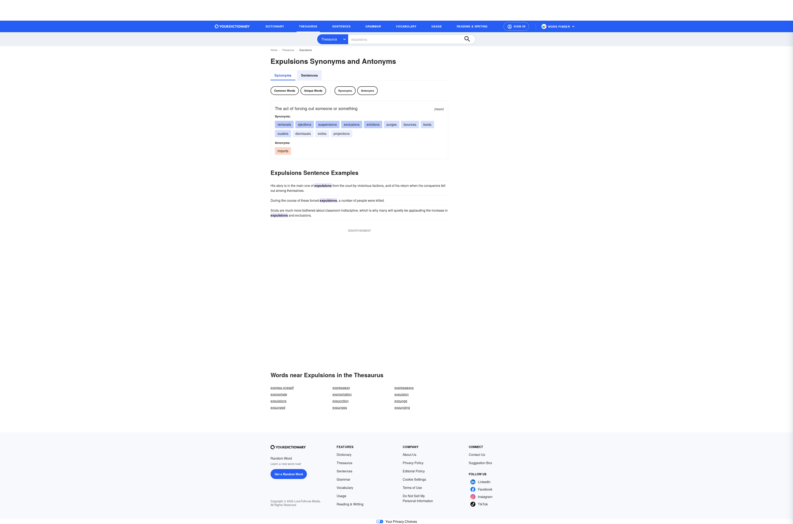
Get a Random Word (289, 474)
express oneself (282, 387)
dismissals (303, 133)
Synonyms (282, 75)
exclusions (352, 124)
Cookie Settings (414, 479)
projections (342, 133)
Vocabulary (345, 487)
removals (284, 124)
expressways (404, 387)
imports (283, 150)
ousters (283, 133)
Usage (341, 495)
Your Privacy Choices (401, 521)
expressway (341, 387)
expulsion (401, 394)
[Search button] (469, 39)
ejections (304, 124)
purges (392, 124)
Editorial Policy (414, 471)
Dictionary (344, 454)
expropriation (342, 394)
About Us (409, 454)
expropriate (279, 394)
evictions (373, 124)
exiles (322, 133)
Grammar (343, 479)
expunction (340, 400)
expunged (278, 407)
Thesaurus (329, 39)
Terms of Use (412, 487)
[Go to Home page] (232, 26)
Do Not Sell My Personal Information (418, 498)
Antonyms (367, 90)
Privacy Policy (413, 462)
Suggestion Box (480, 462)
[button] (516, 26)
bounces (410, 124)
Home (274, 50)
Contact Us (477, 454)
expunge (400, 400)
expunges (339, 407)
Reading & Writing (350, 504)
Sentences (309, 75)
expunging (402, 407)
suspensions (327, 124)
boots (427, 124)
